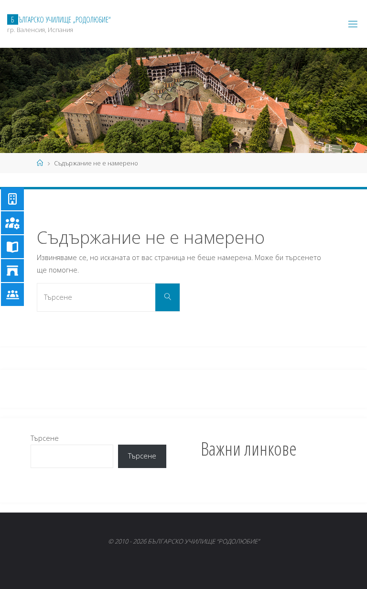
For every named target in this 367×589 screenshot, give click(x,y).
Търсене (45, 438)
